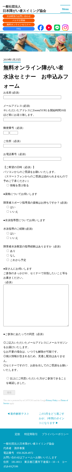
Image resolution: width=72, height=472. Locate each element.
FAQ (19, 28)
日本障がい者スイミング (24, 9)
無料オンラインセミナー (19, 24)
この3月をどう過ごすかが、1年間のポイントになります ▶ (51, 418)
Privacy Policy (52, 400)
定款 (17, 434)
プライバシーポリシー (55, 434)
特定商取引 (31, 434)
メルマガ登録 (18, 20)
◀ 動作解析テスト (18, 413)
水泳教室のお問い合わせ (19, 16)
